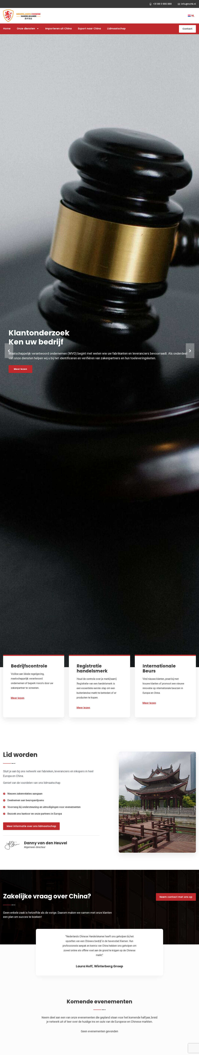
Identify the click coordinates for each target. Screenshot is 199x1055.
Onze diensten (26, 28)
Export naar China (89, 28)
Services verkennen (89, 362)
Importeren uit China (58, 28)
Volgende (190, 350)
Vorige (9, 350)
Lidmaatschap (116, 28)
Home (7, 28)
